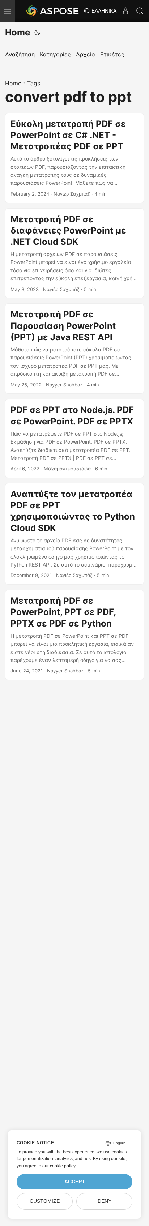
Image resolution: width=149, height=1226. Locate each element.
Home (17, 32)
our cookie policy (58, 1166)
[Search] (140, 11)
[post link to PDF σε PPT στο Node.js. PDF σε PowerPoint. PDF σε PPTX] (74, 438)
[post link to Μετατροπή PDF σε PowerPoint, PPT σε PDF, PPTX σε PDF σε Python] (74, 635)
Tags (33, 83)
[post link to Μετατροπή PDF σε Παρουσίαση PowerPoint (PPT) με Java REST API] (74, 348)
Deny (104, 1201)
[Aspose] (53, 11)
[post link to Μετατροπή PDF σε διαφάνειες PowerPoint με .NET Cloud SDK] (74, 253)
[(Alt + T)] (37, 32)
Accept (74, 1181)
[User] (125, 11)
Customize (45, 1201)
